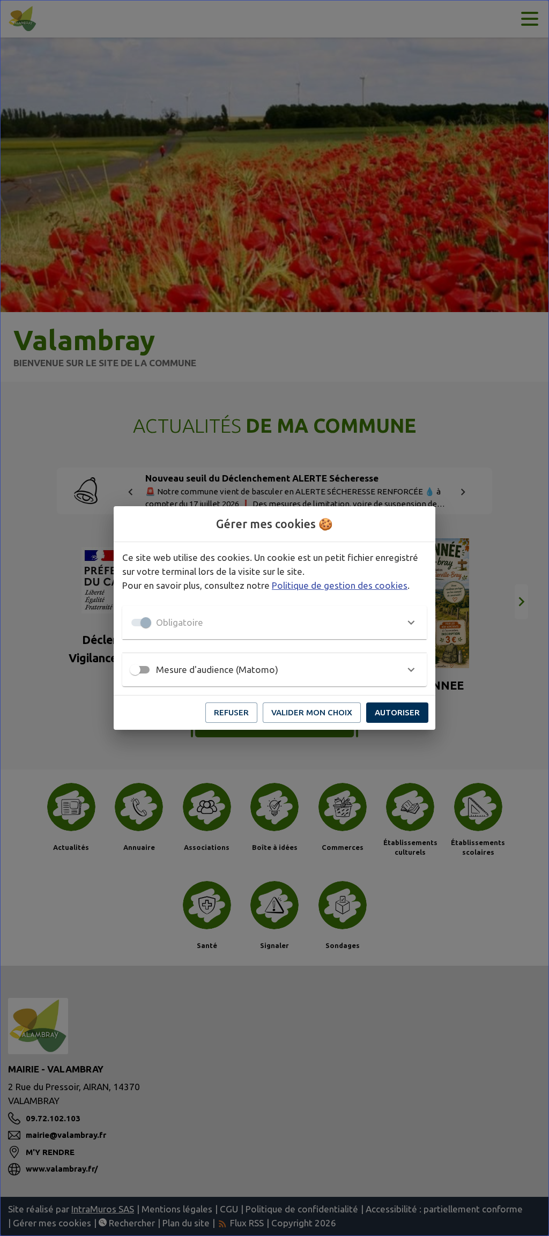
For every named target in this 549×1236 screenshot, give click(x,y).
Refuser (231, 712)
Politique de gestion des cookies (339, 585)
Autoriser (397, 712)
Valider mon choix (311, 712)
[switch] (135, 670)
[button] (274, 622)
